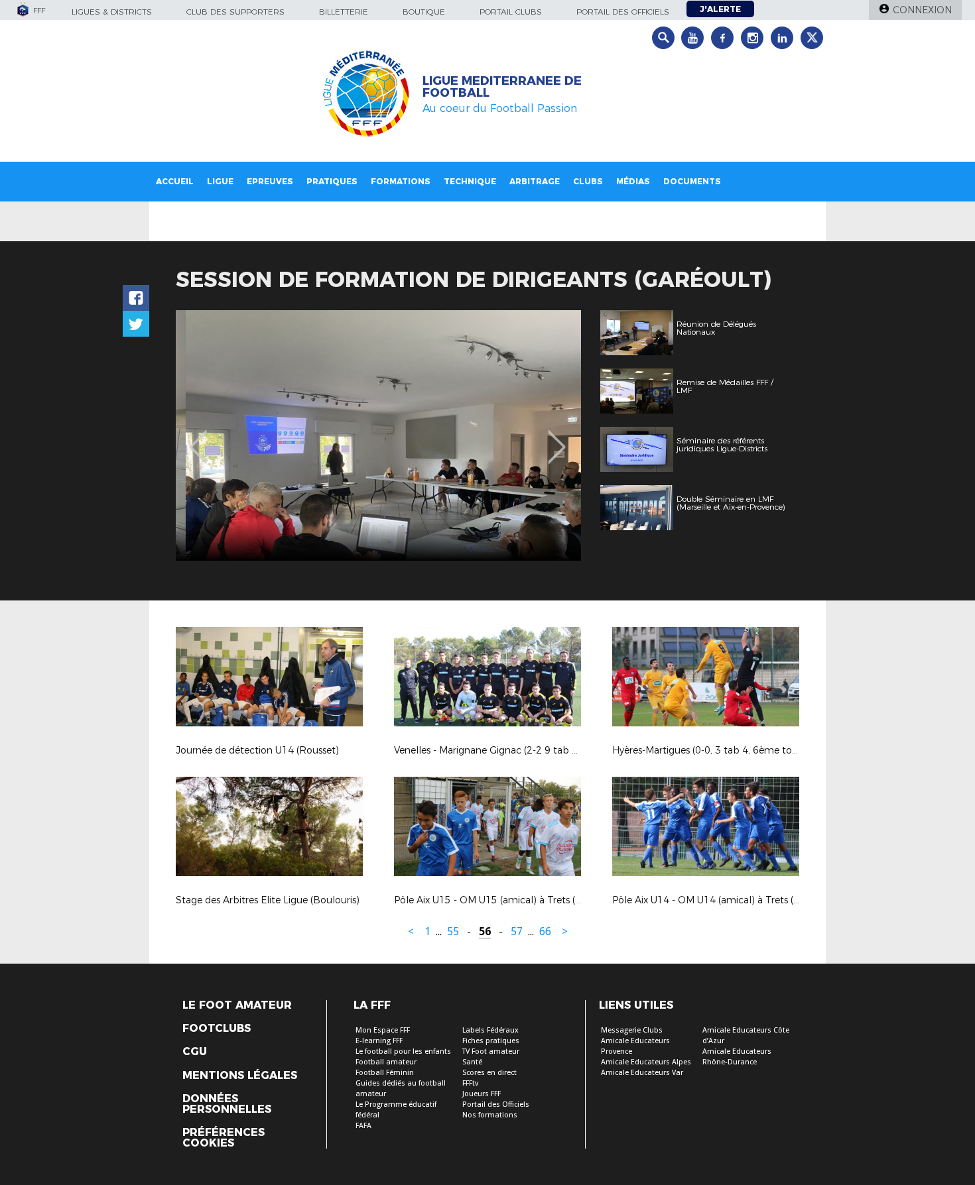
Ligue (220, 181)
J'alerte (720, 9)
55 (453, 931)
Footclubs (216, 1028)
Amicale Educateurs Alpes (646, 1062)
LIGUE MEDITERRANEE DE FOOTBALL (502, 87)
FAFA (363, 1125)
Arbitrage (534, 181)
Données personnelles (226, 1104)
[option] (378, 435)
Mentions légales (239, 1075)
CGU (194, 1051)
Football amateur (386, 1062)
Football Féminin (385, 1072)
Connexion (922, 10)
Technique (470, 181)
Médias (633, 181)
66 (545, 931)
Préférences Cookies (223, 1138)
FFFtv (470, 1083)
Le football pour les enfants (403, 1051)
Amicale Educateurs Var (642, 1072)
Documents (692, 181)
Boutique (424, 11)
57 (517, 931)
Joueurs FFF (481, 1094)
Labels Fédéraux (490, 1030)
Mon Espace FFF (383, 1030)
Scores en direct (489, 1072)
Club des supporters (235, 11)
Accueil (175, 181)
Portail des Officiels (495, 1104)
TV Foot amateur (490, 1051)
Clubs (588, 181)
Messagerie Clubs (632, 1030)
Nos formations (489, 1115)
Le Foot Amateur (237, 1005)
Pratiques (332, 181)
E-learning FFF (379, 1041)
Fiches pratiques (490, 1041)
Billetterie (343, 11)
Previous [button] (198, 437)
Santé (472, 1062)
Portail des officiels (622, 11)
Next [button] (556, 437)
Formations (400, 181)
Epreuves (270, 181)
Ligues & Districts (112, 11)
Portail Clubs (511, 11)
